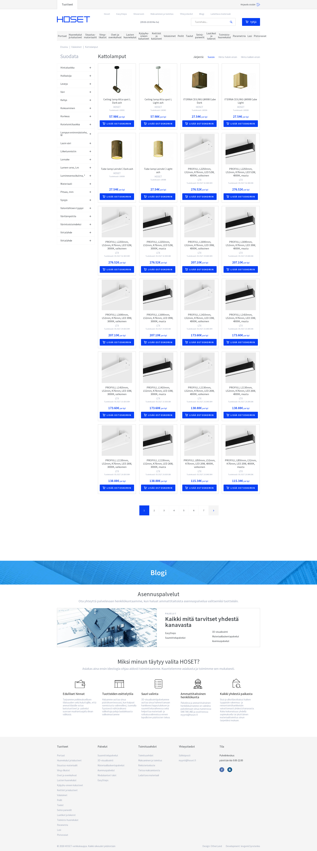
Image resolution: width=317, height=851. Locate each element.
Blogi (201, 13)
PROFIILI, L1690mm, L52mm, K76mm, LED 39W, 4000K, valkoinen (199, 245)
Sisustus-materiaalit (67, 765)
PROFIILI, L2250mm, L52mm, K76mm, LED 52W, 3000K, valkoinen (117, 245)
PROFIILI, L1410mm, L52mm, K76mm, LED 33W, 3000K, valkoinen (117, 391)
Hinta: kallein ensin (250, 57)
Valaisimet (76, 46)
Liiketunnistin (68, 151)
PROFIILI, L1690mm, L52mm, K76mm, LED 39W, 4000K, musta (241, 245)
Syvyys (64, 200)
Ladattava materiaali (221, 13)
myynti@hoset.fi (187, 760)
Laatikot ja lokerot (66, 815)
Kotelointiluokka (70, 124)
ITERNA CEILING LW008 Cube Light (240, 101)
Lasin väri (65, 143)
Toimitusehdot (145, 755)
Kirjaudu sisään (248, 4)
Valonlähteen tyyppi (71, 208)
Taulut (60, 805)
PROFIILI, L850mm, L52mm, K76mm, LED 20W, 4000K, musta (241, 464)
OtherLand (216, 846)
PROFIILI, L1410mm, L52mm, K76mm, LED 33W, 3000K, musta (158, 391)
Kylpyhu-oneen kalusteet (70, 785)
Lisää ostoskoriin (119, 123)
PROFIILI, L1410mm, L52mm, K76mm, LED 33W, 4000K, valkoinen (199, 318)
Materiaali (66, 183)
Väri (62, 92)
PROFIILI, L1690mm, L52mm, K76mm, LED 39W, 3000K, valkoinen (117, 318)
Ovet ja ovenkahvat (67, 775)
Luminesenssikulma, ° (72, 175)
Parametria (62, 825)
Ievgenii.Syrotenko (250, 846)
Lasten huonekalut (66, 780)
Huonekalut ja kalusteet (69, 760)
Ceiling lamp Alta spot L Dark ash (117, 101)
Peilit (59, 800)
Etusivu (64, 46)
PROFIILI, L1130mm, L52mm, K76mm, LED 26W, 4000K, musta (241, 391)
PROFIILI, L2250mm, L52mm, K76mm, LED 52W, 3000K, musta (158, 245)
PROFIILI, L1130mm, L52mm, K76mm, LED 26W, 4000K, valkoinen (199, 391)
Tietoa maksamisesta (149, 770)
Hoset (73, 19)
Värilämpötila (68, 216)
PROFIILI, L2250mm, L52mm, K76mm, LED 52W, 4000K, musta (241, 172)
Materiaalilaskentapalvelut (225, 636)
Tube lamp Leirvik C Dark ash (117, 168)
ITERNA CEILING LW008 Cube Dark (199, 101)
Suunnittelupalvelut (175, 637)
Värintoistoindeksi (70, 224)
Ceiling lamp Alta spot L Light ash (158, 101)
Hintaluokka (67, 67)
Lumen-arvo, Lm (69, 167)
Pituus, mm (66, 191)
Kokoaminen (67, 108)
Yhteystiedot (186, 13)
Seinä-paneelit (64, 810)
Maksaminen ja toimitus (162, 13)
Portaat (61, 755)
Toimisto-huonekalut (67, 820)
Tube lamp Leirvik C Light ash (158, 170)
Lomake (65, 159)
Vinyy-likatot (63, 770)
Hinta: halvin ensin (227, 57)
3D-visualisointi (220, 631)
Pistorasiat (62, 834)
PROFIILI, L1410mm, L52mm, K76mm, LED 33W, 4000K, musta (241, 318)
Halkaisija (65, 75)
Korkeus (65, 116)
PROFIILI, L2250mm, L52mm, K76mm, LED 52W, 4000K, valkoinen (199, 172)
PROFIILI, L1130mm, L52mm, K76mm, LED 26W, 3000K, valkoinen (117, 464)
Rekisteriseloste (146, 765)
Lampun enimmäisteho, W (74, 134)
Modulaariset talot (107, 775)
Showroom (138, 13)
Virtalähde (66, 232)
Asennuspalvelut (220, 641)
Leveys (64, 83)
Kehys (63, 100)
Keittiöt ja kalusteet (67, 790)
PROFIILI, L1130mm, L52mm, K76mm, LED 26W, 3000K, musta (158, 464)
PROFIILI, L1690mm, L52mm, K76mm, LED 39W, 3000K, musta (158, 318)
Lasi (59, 829)
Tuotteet (67, 4)
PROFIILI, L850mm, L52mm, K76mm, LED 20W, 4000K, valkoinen (199, 464)
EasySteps (121, 13)
